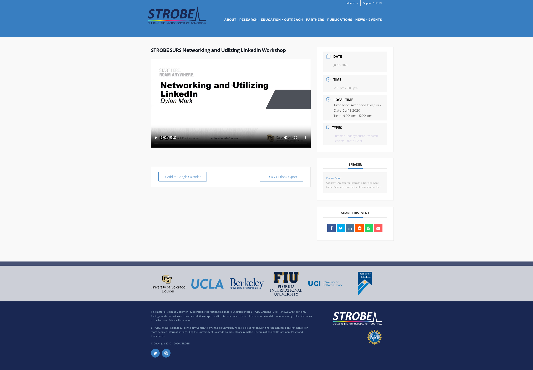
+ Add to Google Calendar (182, 177)
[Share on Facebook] (331, 228)
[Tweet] (341, 228)
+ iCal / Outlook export (281, 177)
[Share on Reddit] (359, 228)
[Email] (378, 228)
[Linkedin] (350, 228)
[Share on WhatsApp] (369, 228)
